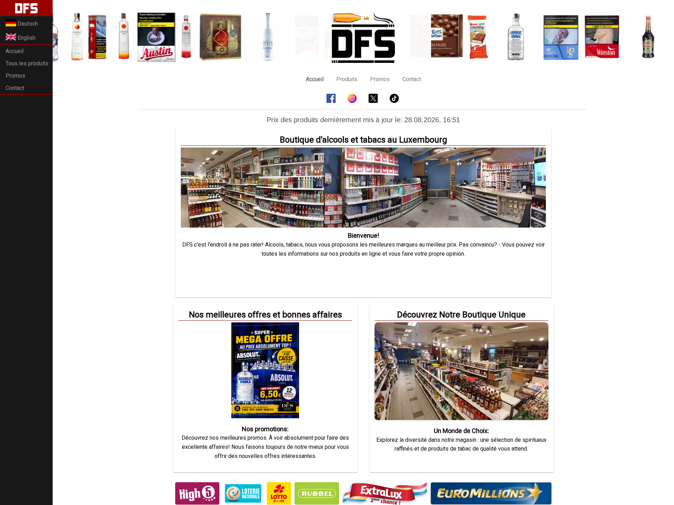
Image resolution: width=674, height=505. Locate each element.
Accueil (15, 51)
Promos (15, 75)
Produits (346, 79)
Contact (15, 88)
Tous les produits (27, 63)
